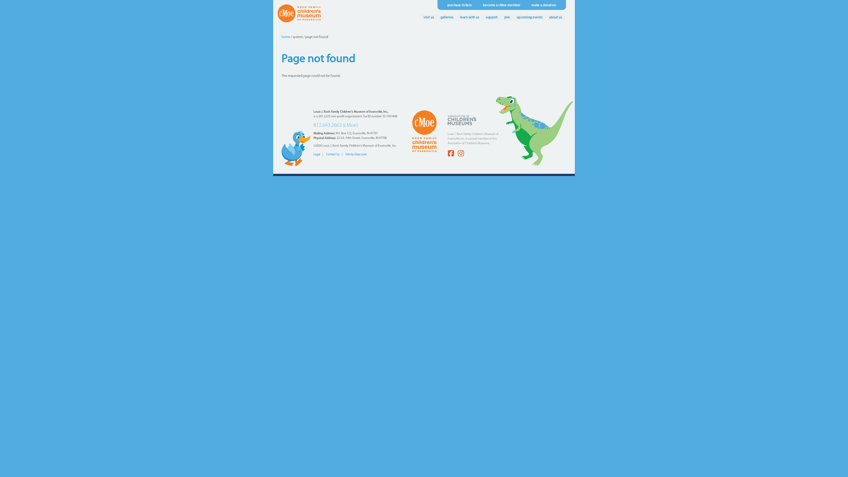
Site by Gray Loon (356, 154)
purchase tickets (459, 5)
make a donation (544, 5)
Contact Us (332, 154)
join (507, 17)
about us (555, 17)
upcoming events (530, 17)
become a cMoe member (502, 5)
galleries (447, 17)
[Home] (299, 13)
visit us (429, 17)
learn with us (469, 17)
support (492, 17)
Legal (317, 154)
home (286, 37)
